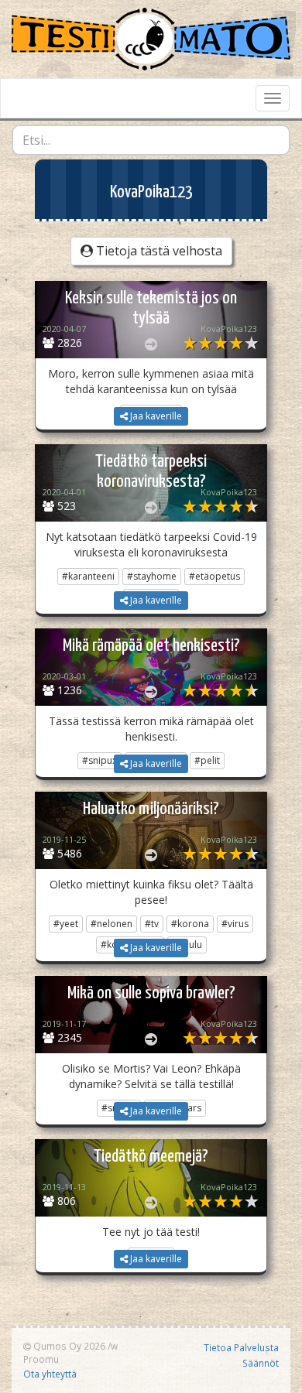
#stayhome (152, 576)
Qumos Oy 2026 (68, 1346)
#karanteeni (88, 576)
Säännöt (260, 1363)
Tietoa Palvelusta (241, 1347)
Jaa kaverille (155, 416)
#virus (235, 923)
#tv (152, 923)
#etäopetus (214, 576)
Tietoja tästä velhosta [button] (157, 250)
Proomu (41, 1359)
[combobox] (151, 140)
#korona (190, 923)
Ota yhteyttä (50, 1373)
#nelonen (111, 923)
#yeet (65, 923)
